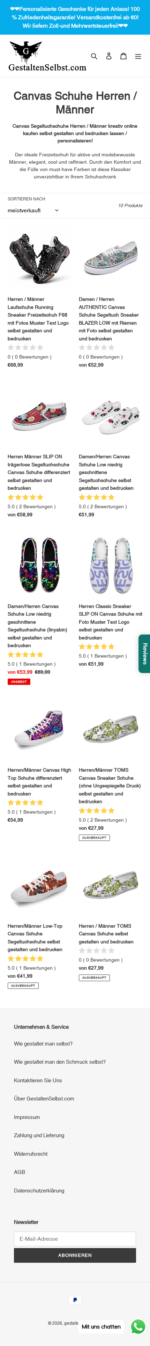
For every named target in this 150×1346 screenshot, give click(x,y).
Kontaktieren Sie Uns (38, 1080)
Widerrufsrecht (30, 1154)
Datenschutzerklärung (39, 1190)
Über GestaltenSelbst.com (44, 1098)
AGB (19, 1172)
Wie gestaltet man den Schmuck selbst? (60, 1062)
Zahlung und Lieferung (39, 1135)
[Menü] (138, 55)
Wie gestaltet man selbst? (43, 1044)
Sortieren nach (26, 199)
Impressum (27, 1117)
